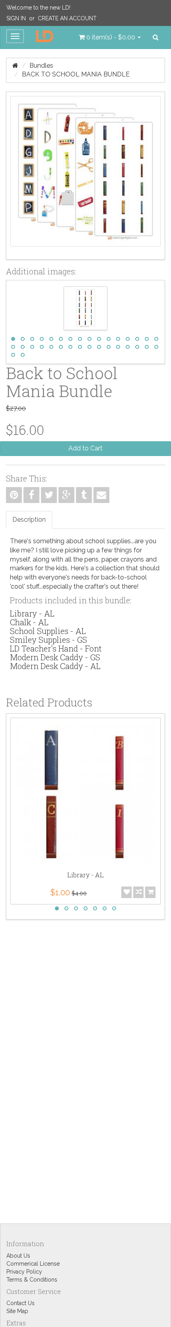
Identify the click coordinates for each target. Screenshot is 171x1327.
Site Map (17, 1311)
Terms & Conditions (31, 1279)
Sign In (16, 18)
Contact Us (20, 1303)
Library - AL (32, 613)
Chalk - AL (29, 622)
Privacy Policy (24, 1271)
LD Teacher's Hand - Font (56, 648)
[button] (110, 37)
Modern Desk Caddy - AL (55, 666)
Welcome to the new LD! (38, 7)
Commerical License (33, 1263)
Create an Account (67, 18)
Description (29, 519)
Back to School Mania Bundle (76, 74)
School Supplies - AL (48, 631)
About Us (18, 1256)
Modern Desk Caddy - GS (55, 657)
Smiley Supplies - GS (48, 639)
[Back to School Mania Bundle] (85, 176)
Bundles (41, 65)
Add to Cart (85, 448)
